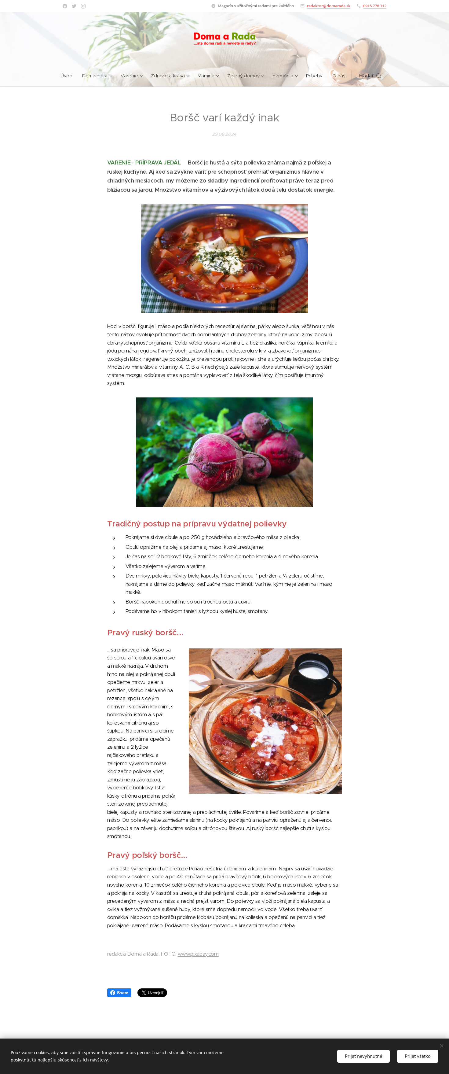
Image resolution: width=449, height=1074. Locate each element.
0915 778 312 (374, 6)
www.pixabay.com (198, 954)
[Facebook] (65, 6)
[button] (370, 75)
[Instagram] (83, 6)
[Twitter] (74, 6)
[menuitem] (68, 75)
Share (122, 992)
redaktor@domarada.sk (328, 6)
